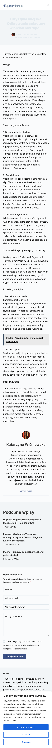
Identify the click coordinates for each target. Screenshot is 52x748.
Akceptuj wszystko (26, 727)
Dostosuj (26, 734)
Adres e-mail (12, 598)
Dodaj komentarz (14, 616)
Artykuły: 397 (26, 491)
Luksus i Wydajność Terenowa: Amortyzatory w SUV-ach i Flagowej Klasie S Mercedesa (22, 537)
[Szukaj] (48, 5)
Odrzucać (26, 742)
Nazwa (9, 589)
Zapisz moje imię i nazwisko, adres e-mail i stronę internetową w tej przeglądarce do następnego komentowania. (23, 645)
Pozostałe (35, 37)
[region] (26, 719)
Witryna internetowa (15, 607)
